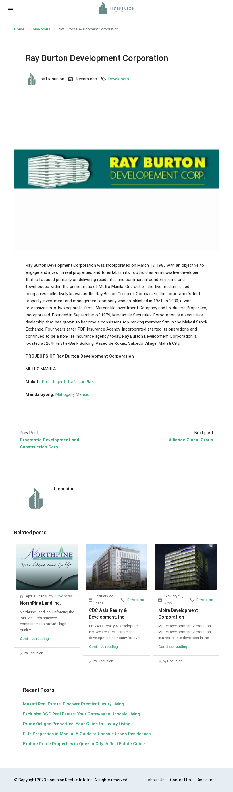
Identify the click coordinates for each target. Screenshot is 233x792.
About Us (156, 780)
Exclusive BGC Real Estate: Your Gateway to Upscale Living (81, 714)
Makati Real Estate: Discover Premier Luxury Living (73, 704)
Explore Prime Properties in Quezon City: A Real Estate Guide (84, 743)
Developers (41, 29)
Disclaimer (206, 780)
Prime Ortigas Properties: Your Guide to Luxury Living (76, 723)
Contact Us (180, 780)
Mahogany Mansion (73, 394)
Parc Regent (53, 381)
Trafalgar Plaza (81, 381)
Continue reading (34, 638)
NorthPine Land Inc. (40, 603)
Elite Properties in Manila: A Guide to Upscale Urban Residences (87, 733)
